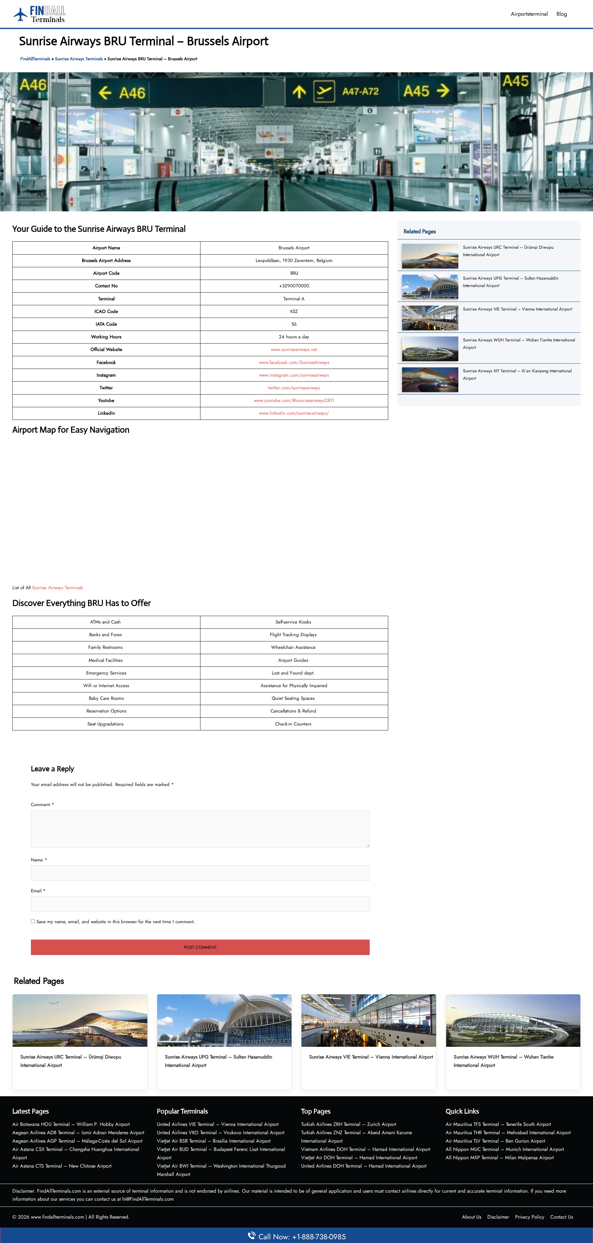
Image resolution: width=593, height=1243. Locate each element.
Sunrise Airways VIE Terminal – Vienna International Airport (517, 309)
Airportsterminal (529, 14)
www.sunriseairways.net (294, 349)
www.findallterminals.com (57, 1216)
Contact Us (561, 1216)
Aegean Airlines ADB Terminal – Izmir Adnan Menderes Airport (78, 1132)
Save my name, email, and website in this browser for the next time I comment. (115, 921)
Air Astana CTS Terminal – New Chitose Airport (61, 1165)
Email (38, 890)
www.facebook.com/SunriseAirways (294, 362)
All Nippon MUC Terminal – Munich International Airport (505, 1149)
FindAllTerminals (35, 59)
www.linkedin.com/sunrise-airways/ (294, 413)
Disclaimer (498, 1216)
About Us (471, 1216)
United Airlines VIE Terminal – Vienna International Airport (218, 1124)
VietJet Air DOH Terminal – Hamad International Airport (359, 1157)
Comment (42, 804)
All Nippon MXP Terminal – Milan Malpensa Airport (500, 1157)
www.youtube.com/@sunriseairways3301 (294, 400)
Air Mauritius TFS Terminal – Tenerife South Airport (498, 1124)
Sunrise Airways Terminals (79, 59)
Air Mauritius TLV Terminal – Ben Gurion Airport (495, 1140)
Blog (562, 14)
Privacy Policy (529, 1216)
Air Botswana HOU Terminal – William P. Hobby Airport (71, 1124)
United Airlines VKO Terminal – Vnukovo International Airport (220, 1132)
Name (39, 859)
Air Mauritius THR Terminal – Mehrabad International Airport (508, 1132)
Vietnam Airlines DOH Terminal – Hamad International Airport (365, 1149)
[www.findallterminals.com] (39, 13)
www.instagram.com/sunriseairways (294, 375)
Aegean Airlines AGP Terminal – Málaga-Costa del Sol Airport (77, 1140)
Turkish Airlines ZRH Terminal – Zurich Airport (348, 1124)
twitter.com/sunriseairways (294, 387)
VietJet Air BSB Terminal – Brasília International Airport (214, 1140)
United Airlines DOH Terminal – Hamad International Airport (364, 1165)
